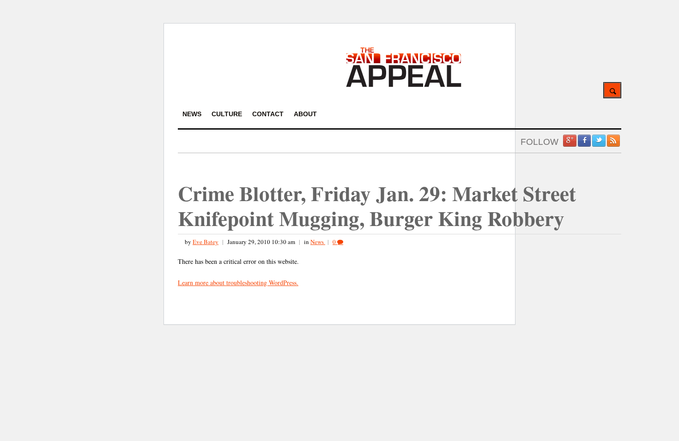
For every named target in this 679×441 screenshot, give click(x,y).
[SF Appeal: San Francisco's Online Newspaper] (403, 85)
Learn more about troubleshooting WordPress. (238, 282)
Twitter (598, 141)
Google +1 (569, 141)
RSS (613, 141)
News (317, 242)
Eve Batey (205, 242)
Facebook (584, 141)
